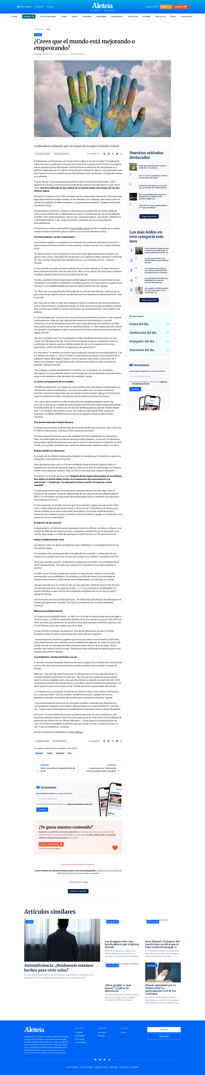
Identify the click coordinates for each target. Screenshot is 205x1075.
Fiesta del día (139, 324)
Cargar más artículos (149, 216)
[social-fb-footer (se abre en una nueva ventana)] (100, 1060)
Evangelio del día (141, 341)
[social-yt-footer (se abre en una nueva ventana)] (96, 1060)
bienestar (39, 753)
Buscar (51, 7)
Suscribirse (164, 1029)
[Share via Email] (117, 154)
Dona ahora (179, 7)
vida (69, 753)
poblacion (60, 753)
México (173, 16)
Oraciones (27, 16)
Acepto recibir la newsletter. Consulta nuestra (65, 804)
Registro (164, 7)
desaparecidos (112, 922)
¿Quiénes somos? (101, 1067)
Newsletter (102, 1032)
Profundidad (86, 16)
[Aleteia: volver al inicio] (102, 5)
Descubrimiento (117, 16)
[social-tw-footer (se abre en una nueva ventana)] (105, 1060)
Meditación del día (142, 333)
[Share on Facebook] (104, 154)
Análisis (64, 16)
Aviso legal (113, 1067)
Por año (123, 1032)
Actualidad (146, 16)
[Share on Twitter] (113, 154)
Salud (48, 29)
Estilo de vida (133, 16)
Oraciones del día (141, 350)
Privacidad (134, 1067)
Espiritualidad (101, 16)
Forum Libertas (61, 54)
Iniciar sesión (153, 7)
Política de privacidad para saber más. (79, 804)
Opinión (74, 16)
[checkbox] (37, 804)
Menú (15, 16)
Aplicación (101, 1036)
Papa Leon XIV (160, 16)
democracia (152, 966)
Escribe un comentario (78, 891)
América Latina (186, 16)
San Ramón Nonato (109, 10)
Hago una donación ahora (49, 844)
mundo (49, 753)
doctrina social (112, 966)
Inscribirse (42, 809)
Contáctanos (124, 1067)
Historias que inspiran (48, 16)
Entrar (85, 882)
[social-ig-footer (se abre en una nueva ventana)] (109, 1060)
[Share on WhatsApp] (121, 154)
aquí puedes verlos (80, 228)
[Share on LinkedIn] (108, 154)
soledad (29, 922)
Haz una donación (86, 1067)
